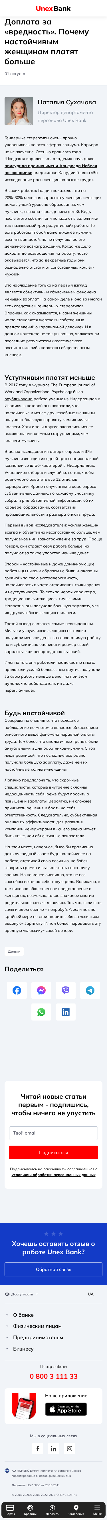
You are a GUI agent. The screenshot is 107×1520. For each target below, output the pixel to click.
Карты (10, 1514)
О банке (23, 1315)
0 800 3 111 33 (54, 1376)
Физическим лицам (37, 1326)
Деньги (14, 951)
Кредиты (30, 1514)
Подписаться (53, 1152)
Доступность (22, 1294)
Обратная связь (53, 1269)
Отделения (76, 1514)
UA (91, 1294)
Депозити (52, 1514)
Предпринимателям (38, 1337)
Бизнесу (23, 1349)
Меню (97, 1513)
